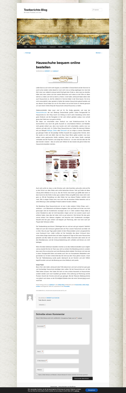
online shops (85, 285)
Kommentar (41, 326)
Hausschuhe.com (41, 112)
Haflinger (49, 130)
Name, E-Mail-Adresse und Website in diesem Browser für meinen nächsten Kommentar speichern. (63, 374)
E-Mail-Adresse (42, 360)
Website (39, 370)
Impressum (53, 47)
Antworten (42, 304)
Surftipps (68, 47)
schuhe (38, 286)
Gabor (55, 130)
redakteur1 (56, 71)
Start (25, 47)
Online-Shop (61, 285)
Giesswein (64, 130)
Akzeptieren (91, 390)
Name (40, 351)
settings (76, 391)
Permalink (67, 286)
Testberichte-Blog (35, 10)
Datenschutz (33, 47)
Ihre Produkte (43, 47)
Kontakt (60, 47)
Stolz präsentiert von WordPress (67, 386)
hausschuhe (78, 285)
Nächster (99, 53)
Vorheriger (27, 53)
